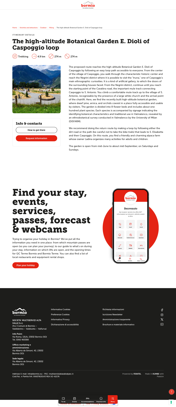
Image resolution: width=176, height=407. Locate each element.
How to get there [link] (36, 130)
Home (14, 27)
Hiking (51, 27)
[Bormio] (88, 4)
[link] (63, 399)
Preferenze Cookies (60, 314)
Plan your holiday (25, 265)
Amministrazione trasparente (116, 319)
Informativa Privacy (60, 319)
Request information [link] (36, 138)
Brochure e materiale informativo (118, 324)
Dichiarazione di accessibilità (65, 324)
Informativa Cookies (60, 309)
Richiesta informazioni (113, 309)
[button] (171, 392)
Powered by (131, 374)
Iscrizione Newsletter (113, 314)
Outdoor (43, 27)
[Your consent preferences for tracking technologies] (171, 402)
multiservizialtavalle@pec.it (61, 374)
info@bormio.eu (35, 374)
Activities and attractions (29, 27)
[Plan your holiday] (131, 226)
